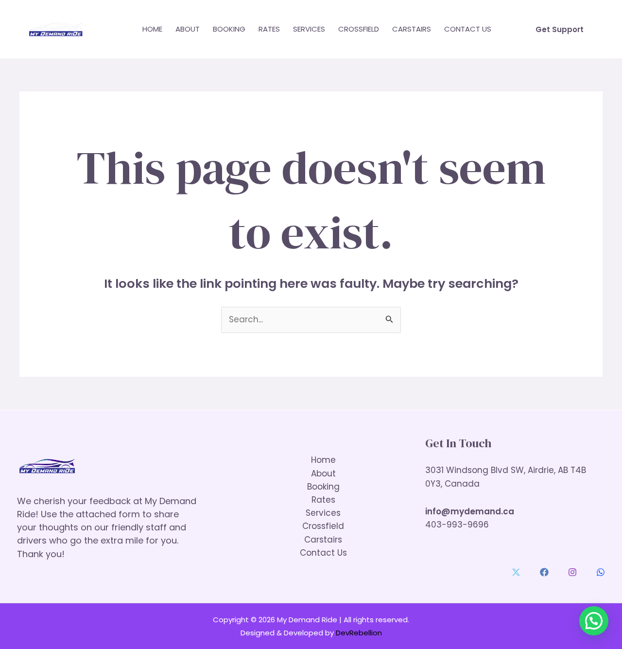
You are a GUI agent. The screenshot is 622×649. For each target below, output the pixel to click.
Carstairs (411, 29)
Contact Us (467, 29)
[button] (559, 29)
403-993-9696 (457, 524)
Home (152, 29)
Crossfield (358, 29)
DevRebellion (359, 633)
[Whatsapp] (600, 572)
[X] (516, 572)
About (187, 29)
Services (309, 29)
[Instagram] (572, 572)
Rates (269, 29)
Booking (229, 29)
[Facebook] (544, 572)
